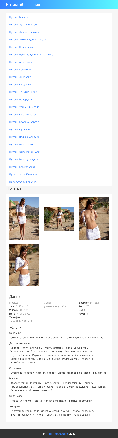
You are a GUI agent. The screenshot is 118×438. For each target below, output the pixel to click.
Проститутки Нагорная (23, 181)
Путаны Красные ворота (24, 121)
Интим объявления (23, 4)
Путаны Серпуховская (23, 114)
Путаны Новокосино (21, 144)
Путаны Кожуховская (22, 166)
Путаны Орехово (19, 129)
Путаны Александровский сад (27, 39)
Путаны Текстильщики (23, 91)
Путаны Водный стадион (24, 136)
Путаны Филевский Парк (24, 151)
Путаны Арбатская (20, 61)
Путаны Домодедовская (24, 32)
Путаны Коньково (20, 69)
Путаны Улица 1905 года (24, 106)
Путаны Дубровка (20, 76)
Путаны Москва (18, 17)
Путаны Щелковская (21, 46)
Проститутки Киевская (23, 174)
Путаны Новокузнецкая (23, 159)
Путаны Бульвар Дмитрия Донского (31, 54)
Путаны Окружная (20, 84)
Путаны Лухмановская (23, 24)
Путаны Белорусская (22, 99)
